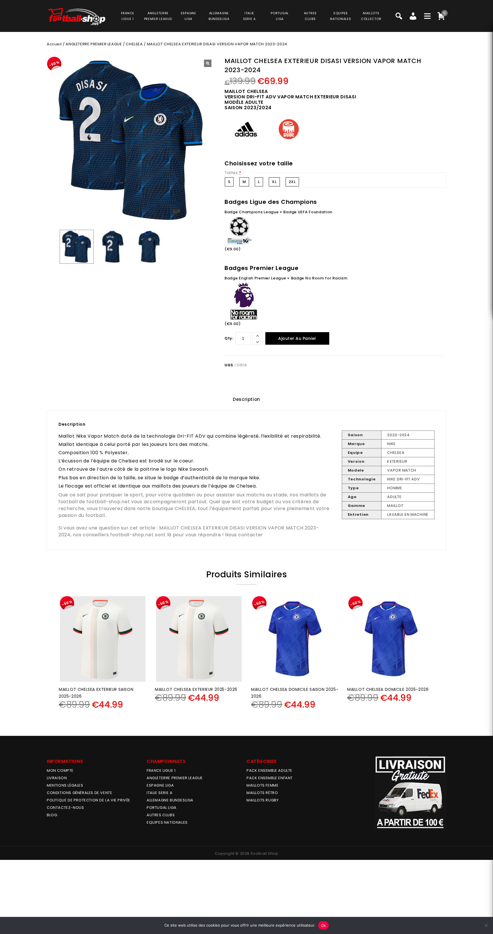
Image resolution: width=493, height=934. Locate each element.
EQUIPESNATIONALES (340, 16)
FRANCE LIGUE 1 (161, 770)
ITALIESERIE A (249, 16)
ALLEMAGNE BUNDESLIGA (170, 800)
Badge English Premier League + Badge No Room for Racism (286, 278)
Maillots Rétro (262, 792)
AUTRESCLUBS (310, 16)
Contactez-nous (65, 807)
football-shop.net (108, 501)
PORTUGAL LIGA (162, 807)
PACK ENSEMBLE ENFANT (269, 778)
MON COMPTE (60, 770)
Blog (52, 815)
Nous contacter (244, 534)
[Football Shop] (76, 16)
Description (246, 399)
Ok (323, 925)
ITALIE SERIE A (159, 792)
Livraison (57, 778)
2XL (292, 181)
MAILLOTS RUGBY (262, 800)
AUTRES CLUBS (161, 815)
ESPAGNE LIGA (160, 785)
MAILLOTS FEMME (262, 785)
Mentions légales (65, 785)
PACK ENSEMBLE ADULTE (269, 770)
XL (274, 181)
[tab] (246, 399)
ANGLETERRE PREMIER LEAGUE (158, 16)
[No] (486, 925)
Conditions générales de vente (79, 792)
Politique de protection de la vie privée (88, 800)
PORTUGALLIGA (280, 16)
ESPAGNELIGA (188, 16)
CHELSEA (134, 44)
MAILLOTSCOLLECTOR (371, 16)
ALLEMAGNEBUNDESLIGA (219, 16)
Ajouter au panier (297, 338)
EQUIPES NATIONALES (167, 822)
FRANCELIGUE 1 (127, 16)
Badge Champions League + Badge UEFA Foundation (278, 212)
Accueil (54, 44)
